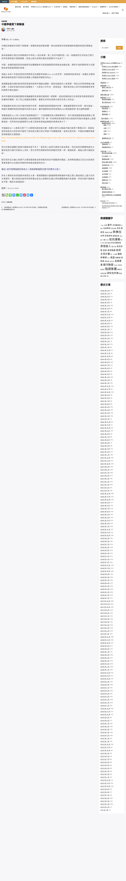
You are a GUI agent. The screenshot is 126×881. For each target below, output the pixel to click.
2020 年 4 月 (105, 517)
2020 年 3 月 (105, 520)
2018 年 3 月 (104, 592)
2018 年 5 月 (104, 586)
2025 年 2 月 (105, 344)
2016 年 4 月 (104, 661)
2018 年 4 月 (104, 589)
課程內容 (105, 90)
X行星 (102, 225)
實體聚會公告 (106, 138)
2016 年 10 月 (105, 643)
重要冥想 (73, 7)
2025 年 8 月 (105, 326)
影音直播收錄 (104, 106)
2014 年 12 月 (105, 708)
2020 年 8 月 (105, 505)
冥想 (118, 228)
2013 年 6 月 (104, 762)
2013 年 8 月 (104, 756)
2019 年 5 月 (104, 550)
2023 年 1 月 (104, 419)
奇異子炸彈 (108, 232)
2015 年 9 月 (104, 681)
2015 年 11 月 (105, 676)
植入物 (114, 246)
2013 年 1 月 (104, 777)
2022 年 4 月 (105, 446)
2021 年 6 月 (104, 475)
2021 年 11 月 (105, 461)
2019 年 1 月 (104, 562)
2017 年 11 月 (105, 604)
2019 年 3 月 (104, 556)
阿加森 (115, 265)
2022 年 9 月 (105, 431)
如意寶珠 (108, 236)
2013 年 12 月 (105, 744)
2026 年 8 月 (105, 290)
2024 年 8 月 (105, 362)
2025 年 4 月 (105, 338)
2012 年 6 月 (104, 798)
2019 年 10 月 (105, 535)
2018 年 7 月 (104, 580)
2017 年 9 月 (104, 610)
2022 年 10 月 (105, 428)
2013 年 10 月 (105, 750)
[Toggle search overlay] (123, 10)
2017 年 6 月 (104, 619)
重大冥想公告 (106, 102)
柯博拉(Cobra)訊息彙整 (110, 66)
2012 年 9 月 (104, 789)
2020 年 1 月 (104, 526)
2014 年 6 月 (104, 726)
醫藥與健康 (105, 159)
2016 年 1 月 (104, 670)
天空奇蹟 (105, 174)
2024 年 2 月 (105, 380)
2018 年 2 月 (104, 595)
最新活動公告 (104, 94)
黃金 (120, 273)
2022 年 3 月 (105, 449)
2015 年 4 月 (104, 696)
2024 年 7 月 (105, 365)
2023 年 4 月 (105, 410)
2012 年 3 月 (104, 807)
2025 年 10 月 (105, 320)
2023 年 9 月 (105, 395)
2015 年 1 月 (104, 705)
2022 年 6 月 (105, 440)
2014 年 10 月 (105, 714)
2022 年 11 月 (105, 425)
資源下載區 (115, 13)
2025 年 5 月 (105, 335)
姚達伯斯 (116, 236)
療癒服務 (103, 187)
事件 (109, 225)
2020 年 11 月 (105, 496)
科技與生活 (105, 165)
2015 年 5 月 (104, 693)
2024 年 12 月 (105, 350)
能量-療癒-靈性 (107, 162)
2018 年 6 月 (104, 583)
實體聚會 (103, 7)
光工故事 (105, 156)
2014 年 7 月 (104, 723)
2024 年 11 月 (105, 353)
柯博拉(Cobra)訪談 (108, 75)
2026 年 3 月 (105, 305)
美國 (112, 257)
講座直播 (105, 108)
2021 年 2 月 (104, 487)
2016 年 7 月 (104, 652)
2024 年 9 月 (105, 359)
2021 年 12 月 (105, 458)
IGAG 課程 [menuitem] (14, 1)
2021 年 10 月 (105, 464)
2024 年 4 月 (105, 374)
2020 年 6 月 (105, 511)
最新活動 (18, 7)
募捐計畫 (105, 13)
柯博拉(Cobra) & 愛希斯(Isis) (41, 7)
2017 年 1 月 (104, 634)
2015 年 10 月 (105, 679)
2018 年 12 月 (105, 565)
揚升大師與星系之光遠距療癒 (111, 195)
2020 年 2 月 (105, 523)
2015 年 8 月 (104, 684)
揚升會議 (108, 243)
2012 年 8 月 (104, 792)
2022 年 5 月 (105, 443)
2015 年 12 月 (105, 673)
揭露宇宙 (105, 180)
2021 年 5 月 (104, 478)
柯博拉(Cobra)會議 (108, 78)
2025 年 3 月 (105, 341)
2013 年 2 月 (104, 774)
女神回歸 (105, 177)
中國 (105, 225)
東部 (105, 134)
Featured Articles (108, 203)
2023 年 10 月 (105, 392)
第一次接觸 (114, 254)
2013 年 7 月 (104, 759)
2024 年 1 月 (104, 383)
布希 (107, 240)
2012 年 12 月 (105, 780)
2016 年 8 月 (104, 649)
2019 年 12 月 (105, 529)
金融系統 (112, 261)
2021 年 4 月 (104, 481)
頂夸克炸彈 (113, 273)
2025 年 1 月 (104, 347)
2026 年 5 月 (105, 299)
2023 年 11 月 (105, 389)
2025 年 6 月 (105, 332)
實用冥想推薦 (106, 99)
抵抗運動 (115, 239)
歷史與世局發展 (107, 153)
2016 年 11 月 (105, 640)
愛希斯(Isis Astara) (108, 72)
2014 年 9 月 (104, 717)
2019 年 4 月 (104, 553)
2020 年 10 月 (105, 499)
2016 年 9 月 (104, 646)
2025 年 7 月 (105, 329)
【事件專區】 (104, 118)
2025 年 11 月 (105, 317)
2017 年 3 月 (104, 628)
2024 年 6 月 (105, 368)
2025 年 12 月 (105, 314)
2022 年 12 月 (105, 422)
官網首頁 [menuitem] (4, 1)
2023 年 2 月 (105, 416)
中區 (105, 131)
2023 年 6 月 (105, 404)
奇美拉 (117, 232)
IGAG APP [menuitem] (24, 1)
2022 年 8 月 (105, 434)
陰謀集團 (111, 269)
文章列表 (57, 7)
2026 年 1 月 (104, 311)
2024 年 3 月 (105, 377)
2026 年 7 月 (105, 293)
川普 (104, 240)
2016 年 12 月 (105, 637)
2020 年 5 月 (105, 514)
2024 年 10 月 (105, 356)
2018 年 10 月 (105, 571)
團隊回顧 (105, 114)
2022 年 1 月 (104, 455)
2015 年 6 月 (104, 690)
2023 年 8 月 (105, 398)
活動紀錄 (105, 144)
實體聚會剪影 (106, 123)
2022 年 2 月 (105, 452)
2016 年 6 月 (104, 655)
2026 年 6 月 (105, 296)
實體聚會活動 (104, 121)
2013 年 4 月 (104, 768)
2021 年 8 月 (104, 470)
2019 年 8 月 (104, 541)
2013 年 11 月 (105, 747)
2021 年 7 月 (104, 472)
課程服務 (103, 85)
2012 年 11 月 (105, 783)
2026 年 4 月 (105, 302)
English (103, 201)
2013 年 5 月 (104, 765)
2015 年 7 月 (104, 688)
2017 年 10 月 (105, 607)
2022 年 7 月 (105, 437)
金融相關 (4, 21)
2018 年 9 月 (104, 574)
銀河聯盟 (108, 264)
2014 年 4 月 (104, 732)
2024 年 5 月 (105, 371)
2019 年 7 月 (104, 544)
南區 (105, 125)
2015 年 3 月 (104, 699)
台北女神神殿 (113, 7)
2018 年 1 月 (104, 598)
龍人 (108, 276)
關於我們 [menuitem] (33, 1)
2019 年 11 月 (105, 532)
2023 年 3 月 (105, 413)
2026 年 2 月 (105, 308)
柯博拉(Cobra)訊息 (108, 69)
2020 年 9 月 (105, 502)
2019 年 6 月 (104, 547)
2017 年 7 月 (104, 616)
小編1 (12, 28)
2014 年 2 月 (104, 738)
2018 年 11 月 (105, 568)
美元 (108, 258)
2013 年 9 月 (104, 753)
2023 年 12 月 (105, 386)
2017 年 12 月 (105, 601)
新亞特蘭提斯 (116, 243)
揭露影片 (105, 111)
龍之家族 (103, 276)
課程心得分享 (106, 87)
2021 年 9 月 (104, 467)
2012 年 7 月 (104, 795)
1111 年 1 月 (104, 810)
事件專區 (26, 7)
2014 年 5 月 (104, 729)
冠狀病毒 (113, 228)
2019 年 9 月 (104, 538)
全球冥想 (106, 228)
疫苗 (105, 250)
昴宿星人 (105, 246)
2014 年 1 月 (104, 741)
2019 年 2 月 (104, 559)
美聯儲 (118, 258)
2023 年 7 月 (105, 401)
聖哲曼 (107, 261)
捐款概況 (103, 82)
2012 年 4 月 (104, 804)
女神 (102, 236)
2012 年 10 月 (105, 786)
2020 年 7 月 (105, 508)
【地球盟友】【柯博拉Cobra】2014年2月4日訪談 (77, 207)
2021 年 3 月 (104, 484)
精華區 (65, 7)
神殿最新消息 (106, 147)
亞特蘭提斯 (117, 225)
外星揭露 (105, 171)
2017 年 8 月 (104, 613)
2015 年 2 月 (104, 702)
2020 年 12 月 (105, 493)
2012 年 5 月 (104, 801)
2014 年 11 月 (105, 711)
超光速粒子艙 (106, 189)
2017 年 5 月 (104, 622)
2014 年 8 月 (104, 720)
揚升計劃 (105, 183)
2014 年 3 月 (104, 735)
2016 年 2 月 (104, 667)
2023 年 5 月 (105, 407)
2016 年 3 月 (104, 664)
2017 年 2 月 (104, 631)
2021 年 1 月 (104, 490)
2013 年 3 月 (104, 771)
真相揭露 (111, 250)
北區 (105, 128)
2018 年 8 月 (104, 577)
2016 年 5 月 (104, 658)
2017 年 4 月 (104, 625)
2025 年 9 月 (105, 323)
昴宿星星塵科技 (107, 192)
